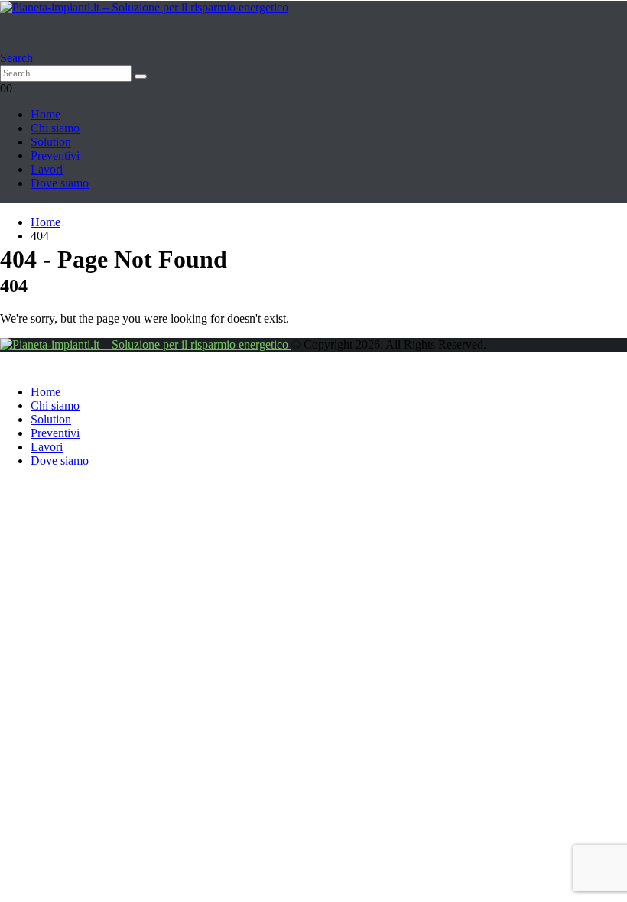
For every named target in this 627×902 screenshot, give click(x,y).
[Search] (141, 76)
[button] (16, 57)
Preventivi (55, 155)
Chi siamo (55, 128)
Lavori (47, 169)
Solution (51, 141)
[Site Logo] (144, 7)
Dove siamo (60, 183)
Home (45, 114)
